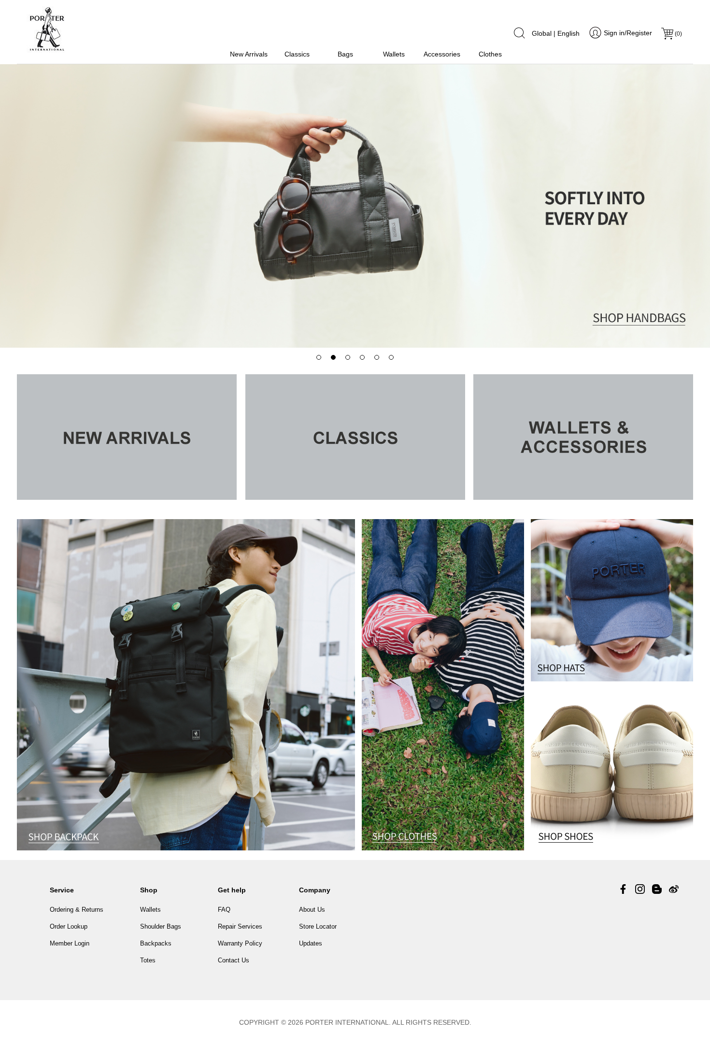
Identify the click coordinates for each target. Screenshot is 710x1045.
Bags (345, 54)
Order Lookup (68, 926)
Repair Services (240, 926)
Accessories (442, 54)
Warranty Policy (240, 943)
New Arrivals (249, 54)
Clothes (490, 54)
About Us (312, 909)
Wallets (394, 54)
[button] (318, 357)
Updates (310, 943)
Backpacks (155, 943)
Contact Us (233, 960)
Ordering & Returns (76, 909)
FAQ (224, 909)
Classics (297, 54)
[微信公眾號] (657, 889)
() (678, 33)
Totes (148, 960)
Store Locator (318, 926)
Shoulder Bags (160, 926)
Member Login (69, 943)
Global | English (556, 33)
